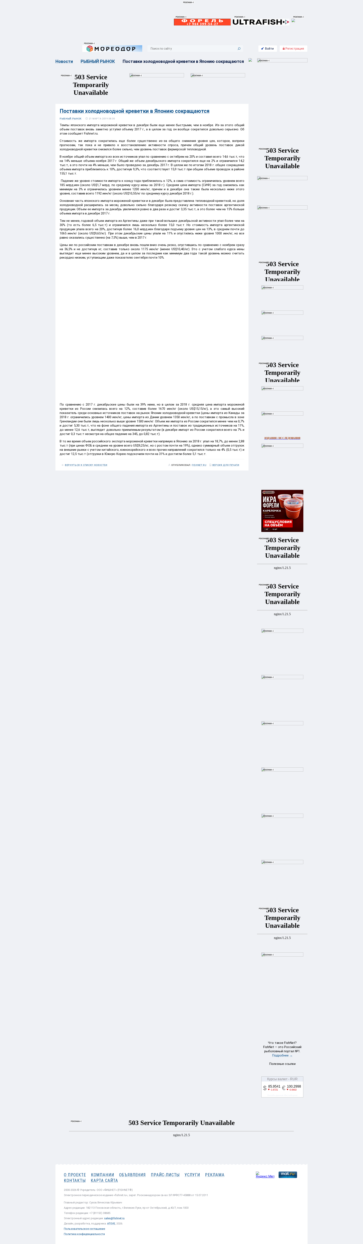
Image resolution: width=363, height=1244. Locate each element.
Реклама (214, 1175)
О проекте (75, 1175)
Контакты (75, 1180)
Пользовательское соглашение (84, 1228)
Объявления (132, 1175)
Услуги (192, 1175)
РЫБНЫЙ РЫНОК (98, 61)
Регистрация (294, 48)
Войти (269, 48)
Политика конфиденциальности (84, 1234)
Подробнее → (282, 1055)
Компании (102, 1175)
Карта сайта (104, 1180)
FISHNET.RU (199, 465)
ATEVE (111, 1223)
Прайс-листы (165, 1175)
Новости (64, 61)
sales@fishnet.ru (114, 1218)
